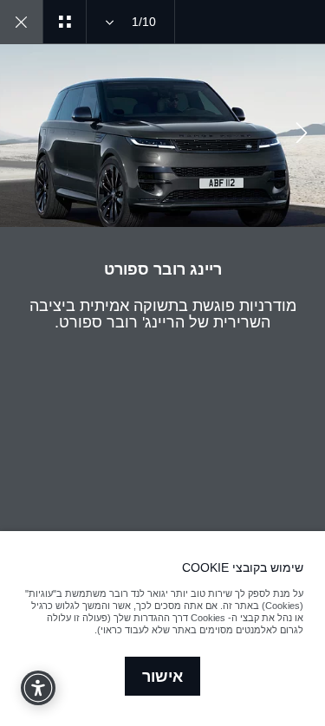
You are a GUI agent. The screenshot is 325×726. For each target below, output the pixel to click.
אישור (162, 676)
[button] (301, 135)
